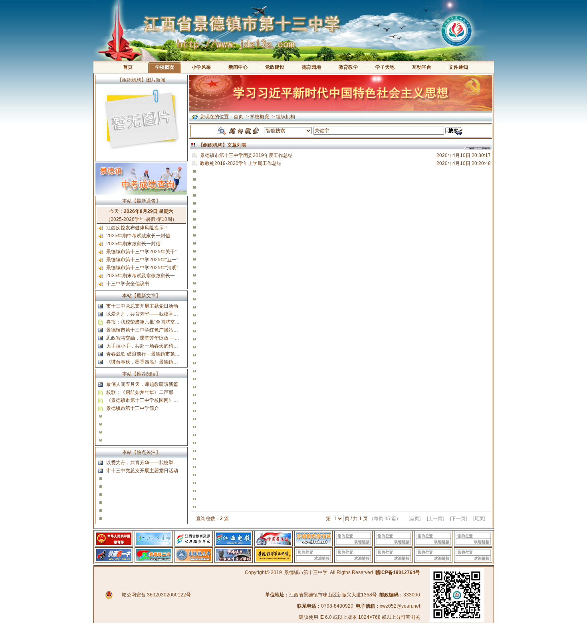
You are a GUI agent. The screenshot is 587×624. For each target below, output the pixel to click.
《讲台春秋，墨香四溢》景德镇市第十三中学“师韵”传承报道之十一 (177, 362)
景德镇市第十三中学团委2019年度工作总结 (246, 155)
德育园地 (311, 67)
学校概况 (259, 116)
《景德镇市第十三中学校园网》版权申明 (149, 400)
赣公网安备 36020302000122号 (156, 595)
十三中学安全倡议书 (127, 283)
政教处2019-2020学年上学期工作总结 (241, 163)
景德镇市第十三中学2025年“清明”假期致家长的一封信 (163, 267)
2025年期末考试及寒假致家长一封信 (145, 275)
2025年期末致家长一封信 (133, 243)
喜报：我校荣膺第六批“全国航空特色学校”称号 (155, 322)
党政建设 (274, 67)
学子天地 (385, 67)
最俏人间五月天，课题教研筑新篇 (142, 384)
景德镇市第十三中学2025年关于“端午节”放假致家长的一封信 (171, 251)
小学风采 (201, 67)
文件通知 (458, 67)
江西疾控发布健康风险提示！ (137, 228)
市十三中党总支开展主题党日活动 (142, 306)
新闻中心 (238, 67)
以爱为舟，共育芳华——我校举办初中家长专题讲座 (161, 314)
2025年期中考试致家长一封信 (138, 235)
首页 (128, 67)
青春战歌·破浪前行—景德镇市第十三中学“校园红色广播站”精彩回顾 (178, 354)
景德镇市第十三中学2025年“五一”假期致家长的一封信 (163, 259)
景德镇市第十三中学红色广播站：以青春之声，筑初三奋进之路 (173, 330)
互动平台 (421, 67)
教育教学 (348, 67)
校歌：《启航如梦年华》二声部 (139, 392)
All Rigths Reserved (351, 572)
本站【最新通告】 (141, 201)
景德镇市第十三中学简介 (132, 408)
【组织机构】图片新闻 (141, 80)
